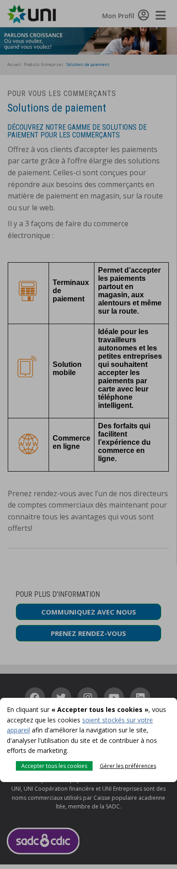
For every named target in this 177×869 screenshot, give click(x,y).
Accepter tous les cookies (54, 766)
